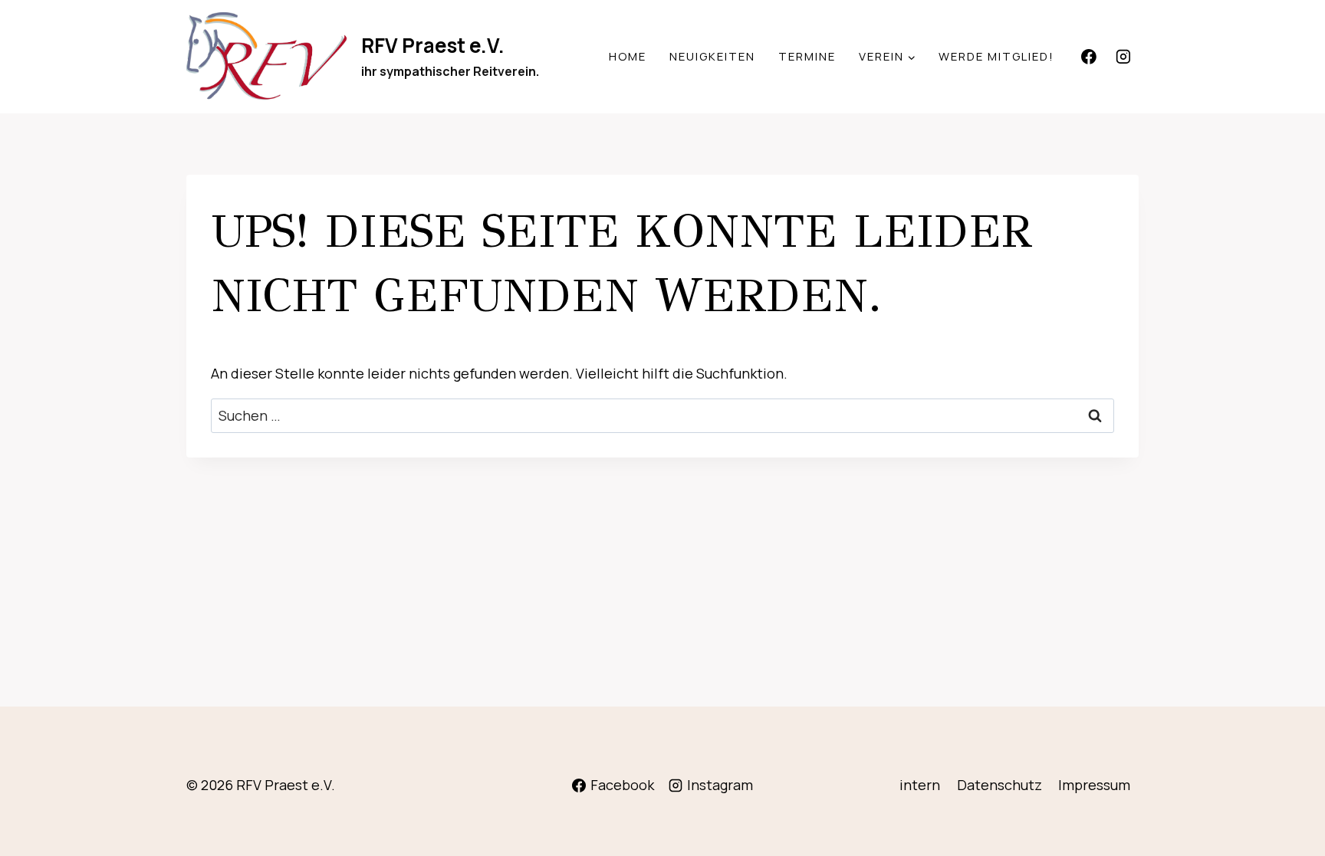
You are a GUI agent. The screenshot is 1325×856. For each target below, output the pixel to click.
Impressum (1094, 785)
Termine (807, 56)
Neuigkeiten (712, 56)
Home (627, 56)
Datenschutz (999, 785)
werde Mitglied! (996, 56)
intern (919, 785)
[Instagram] (1123, 56)
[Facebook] (1088, 56)
